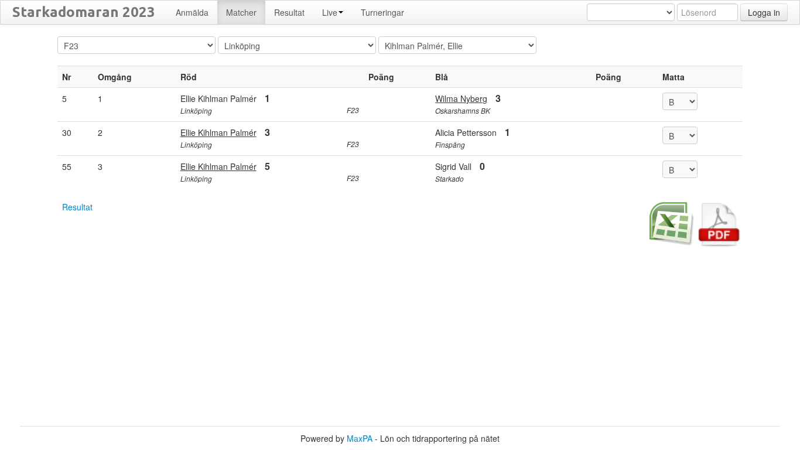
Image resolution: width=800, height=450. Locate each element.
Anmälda (192, 12)
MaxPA (359, 438)
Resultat (77, 207)
